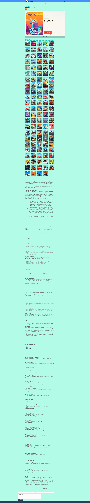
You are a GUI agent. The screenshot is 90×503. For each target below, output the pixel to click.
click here (41, 335)
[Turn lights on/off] (43, 36)
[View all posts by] (29, 7)
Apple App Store (41, 324)
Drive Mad (42, 298)
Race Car (57, 1)
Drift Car (47, 1)
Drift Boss (27, 340)
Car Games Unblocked (42, 1)
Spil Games (34, 194)
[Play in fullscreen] (45, 36)
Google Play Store (39, 323)
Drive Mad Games (52, 1)
